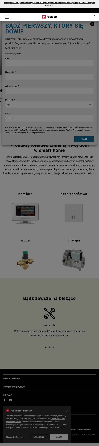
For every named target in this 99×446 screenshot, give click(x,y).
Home (49, 16)
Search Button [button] (93, 14)
